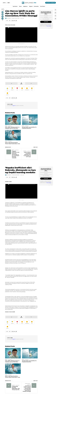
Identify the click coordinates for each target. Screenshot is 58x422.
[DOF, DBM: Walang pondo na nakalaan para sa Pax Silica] (13, 119)
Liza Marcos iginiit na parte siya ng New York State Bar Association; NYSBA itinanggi (27, 388)
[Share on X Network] (11, 20)
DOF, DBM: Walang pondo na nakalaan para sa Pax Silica (12, 128)
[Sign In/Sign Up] (55, 10)
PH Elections (16, 18)
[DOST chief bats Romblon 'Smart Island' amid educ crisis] (13, 368)
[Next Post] (34, 152)
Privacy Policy (48, 25)
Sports (13, 385)
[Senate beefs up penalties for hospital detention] (30, 119)
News (13, 18)
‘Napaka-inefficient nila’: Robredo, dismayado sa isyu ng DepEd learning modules (15, 154)
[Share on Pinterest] (13, 20)
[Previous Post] (8, 152)
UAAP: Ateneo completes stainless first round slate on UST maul (27, 154)
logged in (14, 105)
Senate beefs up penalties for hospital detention (29, 128)
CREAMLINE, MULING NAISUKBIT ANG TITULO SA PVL (16, 388)
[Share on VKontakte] (14, 20)
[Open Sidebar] (55, 12)
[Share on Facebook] (9, 20)
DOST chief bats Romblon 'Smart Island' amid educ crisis (12, 143)
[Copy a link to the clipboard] (16, 20)
